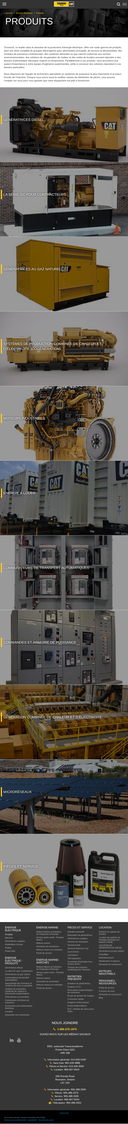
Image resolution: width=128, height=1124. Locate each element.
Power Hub (10, 951)
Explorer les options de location (109, 933)
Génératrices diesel (14, 968)
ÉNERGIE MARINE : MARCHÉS (48, 961)
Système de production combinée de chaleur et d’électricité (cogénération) (17, 991)
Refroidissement (106, 958)
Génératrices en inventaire (17, 997)
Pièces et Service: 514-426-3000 (66, 1066)
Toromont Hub (74, 945)
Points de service (44, 953)
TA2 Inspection (74, 958)
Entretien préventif (76, 932)
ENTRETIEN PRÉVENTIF (75, 978)
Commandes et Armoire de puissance (17, 1001)
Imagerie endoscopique (78, 1002)
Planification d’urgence (109, 961)
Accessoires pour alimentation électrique (18, 1007)
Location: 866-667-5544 (66, 1069)
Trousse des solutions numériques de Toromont (79, 968)
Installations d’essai (14, 944)
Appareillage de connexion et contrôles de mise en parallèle (18, 984)
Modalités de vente (46, 1120)
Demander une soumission (17, 1015)
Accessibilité (32, 1120)
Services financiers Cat (78, 948)
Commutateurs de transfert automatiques (17, 979)
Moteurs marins (43, 943)
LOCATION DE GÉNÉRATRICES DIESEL (110, 946)
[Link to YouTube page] (19, 1040)
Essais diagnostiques (77, 1006)
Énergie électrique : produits (13, 960)
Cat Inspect (73, 955)
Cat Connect (73, 952)
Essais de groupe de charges (81, 996)
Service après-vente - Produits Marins (50, 938)
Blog (101, 998)
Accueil (9, 13)
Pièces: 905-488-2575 (66, 1092)
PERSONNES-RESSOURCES (107, 982)
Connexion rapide (76, 999)
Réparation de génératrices (80, 935)
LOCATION (105, 927)
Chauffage (103, 954)
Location (9, 1011)
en (124, 4)
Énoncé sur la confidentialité (15, 1120)
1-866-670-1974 (66, 1029)
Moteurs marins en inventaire (49, 950)
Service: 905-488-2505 (66, 1096)
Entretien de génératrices (79, 983)
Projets (8, 948)
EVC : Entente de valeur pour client (81, 1010)
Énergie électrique (24, 13)
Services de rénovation (78, 942)
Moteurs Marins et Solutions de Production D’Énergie (49, 933)
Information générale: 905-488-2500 (66, 1089)
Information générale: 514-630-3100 (66, 1059)
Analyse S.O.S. (74, 987)
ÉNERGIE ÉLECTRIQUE (13, 929)
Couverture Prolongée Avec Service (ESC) (80, 963)
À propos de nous (107, 991)
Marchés (9, 938)
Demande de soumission (47, 946)
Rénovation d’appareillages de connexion (80, 991)
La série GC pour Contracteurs (19, 971)
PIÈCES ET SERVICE (80, 927)
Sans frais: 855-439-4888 (66, 1063)
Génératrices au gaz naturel (17, 974)
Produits (40, 13)
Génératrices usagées (15, 941)
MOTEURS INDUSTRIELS (107, 972)
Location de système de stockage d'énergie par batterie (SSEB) (109, 939)
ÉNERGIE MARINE (47, 927)
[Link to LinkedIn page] (11, 1040)
